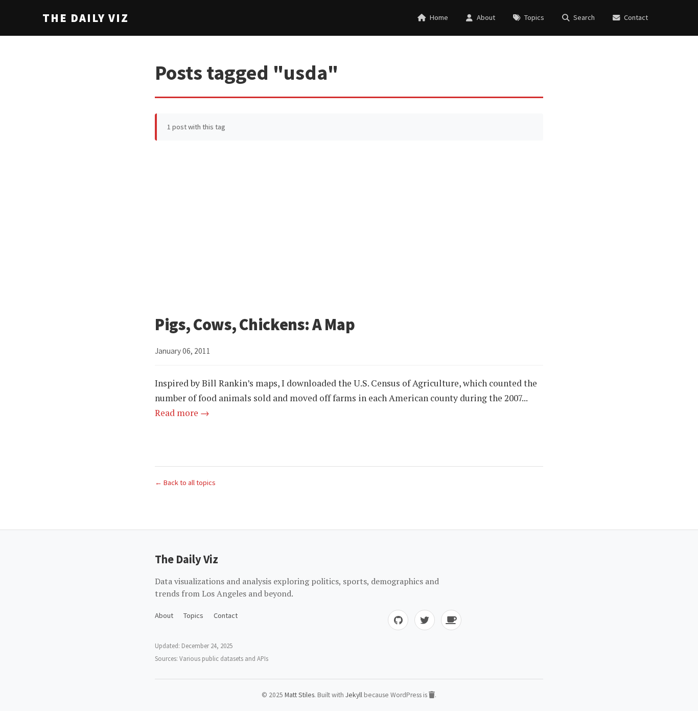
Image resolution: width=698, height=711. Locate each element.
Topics (193, 615)
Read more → (182, 413)
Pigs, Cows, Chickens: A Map (255, 324)
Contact (226, 615)
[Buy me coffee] (451, 620)
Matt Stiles (299, 695)
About (164, 615)
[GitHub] (398, 620)
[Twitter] (424, 620)
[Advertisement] (349, 227)
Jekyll (353, 695)
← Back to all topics (185, 482)
